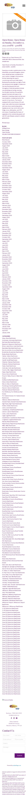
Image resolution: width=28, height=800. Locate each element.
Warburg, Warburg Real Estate (10, 596)
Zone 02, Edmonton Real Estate (11, 614)
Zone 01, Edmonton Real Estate (11, 612)
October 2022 (6, 213)
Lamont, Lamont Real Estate (10, 412)
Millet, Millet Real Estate (9, 425)
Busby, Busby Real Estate (9, 354)
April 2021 (5, 249)
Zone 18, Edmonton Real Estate (11, 646)
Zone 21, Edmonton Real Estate (11, 652)
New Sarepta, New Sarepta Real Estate (13, 431)
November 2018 (6, 307)
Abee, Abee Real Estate (9, 338)
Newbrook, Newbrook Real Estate (11, 433)
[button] (11, 718)
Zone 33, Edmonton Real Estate (11, 668)
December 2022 (6, 209)
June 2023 (5, 197)
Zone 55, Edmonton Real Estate (11, 686)
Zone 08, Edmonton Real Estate (11, 626)
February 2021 (6, 253)
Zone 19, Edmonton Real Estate (11, 648)
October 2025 (6, 142)
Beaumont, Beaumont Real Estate (11, 344)
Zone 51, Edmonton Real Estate (11, 680)
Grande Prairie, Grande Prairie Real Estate (14, 402)
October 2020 (6, 261)
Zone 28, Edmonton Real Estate (11, 660)
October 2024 (6, 166)
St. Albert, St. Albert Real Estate (11, 570)
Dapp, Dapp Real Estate (9, 372)
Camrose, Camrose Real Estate (11, 358)
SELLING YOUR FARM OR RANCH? (11, 134)
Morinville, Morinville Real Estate (11, 427)
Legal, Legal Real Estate (8, 415)
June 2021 (5, 245)
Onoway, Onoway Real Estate (10, 435)
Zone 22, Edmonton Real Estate (11, 654)
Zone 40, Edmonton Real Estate (11, 672)
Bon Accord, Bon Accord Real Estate (12, 350)
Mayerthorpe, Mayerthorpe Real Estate (13, 423)
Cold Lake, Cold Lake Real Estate (11, 368)
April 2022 (5, 225)
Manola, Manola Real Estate (10, 421)
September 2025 (7, 144)
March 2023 (5, 203)
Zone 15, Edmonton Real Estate (11, 640)
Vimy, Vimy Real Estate (8, 592)
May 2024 (5, 175)
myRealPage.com (17, 765)
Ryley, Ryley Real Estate (9, 559)
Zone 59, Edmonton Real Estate (11, 694)
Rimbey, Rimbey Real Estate (10, 455)
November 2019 (6, 283)
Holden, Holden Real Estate (10, 406)
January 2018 (6, 326)
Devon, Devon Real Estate (9, 374)
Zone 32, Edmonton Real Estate (11, 666)
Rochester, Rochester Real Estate (11, 457)
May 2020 (5, 271)
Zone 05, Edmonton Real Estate (11, 620)
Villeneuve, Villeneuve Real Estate (11, 590)
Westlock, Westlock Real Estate (11, 598)
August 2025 (6, 146)
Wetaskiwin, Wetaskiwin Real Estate (12, 600)
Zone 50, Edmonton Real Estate (11, 678)
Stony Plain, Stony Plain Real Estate (12, 574)
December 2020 (7, 257)
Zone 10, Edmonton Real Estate (11, 630)
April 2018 (5, 320)
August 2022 (6, 217)
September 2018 (7, 311)
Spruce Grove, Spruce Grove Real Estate (13, 569)
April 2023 (5, 201)
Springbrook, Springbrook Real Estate (13, 566)
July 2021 (4, 243)
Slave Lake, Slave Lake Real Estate (11, 565)
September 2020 (7, 263)
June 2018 (5, 317)
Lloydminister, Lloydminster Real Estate (13, 418)
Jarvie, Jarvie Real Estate (9, 408)
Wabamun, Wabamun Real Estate (11, 594)
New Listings (5, 130)
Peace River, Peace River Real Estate (12, 441)
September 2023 (7, 191)
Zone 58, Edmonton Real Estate (11, 692)
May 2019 (5, 295)
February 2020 (6, 277)
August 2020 (6, 265)
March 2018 (5, 322)
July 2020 (5, 267)
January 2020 (6, 279)
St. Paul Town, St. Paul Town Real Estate (13, 572)
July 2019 (5, 291)
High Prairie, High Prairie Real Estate (12, 404)
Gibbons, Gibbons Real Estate (10, 400)
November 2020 (7, 259)
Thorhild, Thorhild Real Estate (10, 580)
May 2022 (5, 223)
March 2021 (5, 251)
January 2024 (6, 183)
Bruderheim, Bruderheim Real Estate (12, 352)
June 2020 (5, 269)
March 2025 (5, 156)
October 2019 (6, 285)
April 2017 (5, 330)
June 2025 (5, 150)
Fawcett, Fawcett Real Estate (10, 388)
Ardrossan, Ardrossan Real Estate (12, 340)
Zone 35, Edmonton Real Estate (11, 670)
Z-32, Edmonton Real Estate (10, 608)
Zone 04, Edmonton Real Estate (11, 618)
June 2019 (5, 293)
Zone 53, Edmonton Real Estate (11, 682)
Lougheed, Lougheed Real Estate (11, 419)
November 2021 (6, 235)
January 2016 (6, 332)
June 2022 (5, 221)
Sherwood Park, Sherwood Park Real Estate (13, 51)
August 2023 (6, 193)
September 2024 (7, 167)
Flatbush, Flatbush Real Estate (10, 390)
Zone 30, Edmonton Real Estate (11, 664)
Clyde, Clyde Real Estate (9, 366)
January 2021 (6, 255)
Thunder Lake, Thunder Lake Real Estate (13, 584)
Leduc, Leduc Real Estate (9, 414)
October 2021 (6, 237)
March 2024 (5, 179)
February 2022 (6, 229)
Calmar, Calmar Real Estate (10, 356)
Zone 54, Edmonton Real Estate (11, 684)
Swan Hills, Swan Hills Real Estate (11, 576)
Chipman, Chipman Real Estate (11, 362)
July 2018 (4, 314)
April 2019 (5, 297)
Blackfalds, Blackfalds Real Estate (11, 348)
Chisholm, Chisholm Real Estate (11, 364)
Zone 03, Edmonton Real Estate (11, 616)
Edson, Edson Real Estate (9, 382)
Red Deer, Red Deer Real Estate (11, 451)
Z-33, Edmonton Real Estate (10, 610)
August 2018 (5, 313)
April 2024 (5, 177)
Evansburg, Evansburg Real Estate (12, 386)
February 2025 (6, 158)
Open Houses (6, 132)
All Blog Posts (6, 128)
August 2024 (6, 169)
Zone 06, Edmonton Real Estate (11, 622)
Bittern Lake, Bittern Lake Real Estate (12, 346)
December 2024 (7, 162)
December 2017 (6, 328)
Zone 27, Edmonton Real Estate (11, 658)
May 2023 (5, 199)
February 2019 (6, 301)
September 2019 (7, 287)
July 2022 (5, 219)
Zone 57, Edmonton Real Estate (11, 690)
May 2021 (5, 247)
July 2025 (5, 148)
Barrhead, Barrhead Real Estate (11, 342)
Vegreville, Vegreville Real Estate (11, 588)
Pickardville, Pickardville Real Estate (12, 445)
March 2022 (5, 227)
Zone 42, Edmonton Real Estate (11, 676)
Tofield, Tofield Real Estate (9, 586)
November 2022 (6, 211)
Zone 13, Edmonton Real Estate (11, 636)
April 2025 (5, 154)
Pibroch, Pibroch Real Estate (10, 443)
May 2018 (5, 319)
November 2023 (6, 187)
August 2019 (5, 289)
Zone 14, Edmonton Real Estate (11, 638)
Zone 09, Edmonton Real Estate (11, 628)
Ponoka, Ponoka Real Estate (10, 447)
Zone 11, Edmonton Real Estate (11, 632)
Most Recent (6, 140)
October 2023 (6, 189)
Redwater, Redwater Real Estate (11, 453)
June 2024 (5, 173)
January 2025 (6, 160)
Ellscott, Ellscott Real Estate (10, 384)
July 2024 (5, 171)
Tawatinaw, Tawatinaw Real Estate (12, 578)
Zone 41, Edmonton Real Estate (11, 674)
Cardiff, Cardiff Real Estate (9, 360)
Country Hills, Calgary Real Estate (11, 370)
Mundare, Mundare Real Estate (11, 429)
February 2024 (6, 181)
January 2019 (6, 303)
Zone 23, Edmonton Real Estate (11, 656)
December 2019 (6, 281)
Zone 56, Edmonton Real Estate (11, 688)
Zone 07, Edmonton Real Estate (11, 624)
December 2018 (6, 305)
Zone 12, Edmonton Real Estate (11, 634)
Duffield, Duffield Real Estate (10, 380)
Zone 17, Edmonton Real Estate (11, 644)
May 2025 (5, 152)
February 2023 (6, 205)
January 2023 (6, 207)
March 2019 (5, 299)
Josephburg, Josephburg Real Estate (12, 410)
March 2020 (5, 275)
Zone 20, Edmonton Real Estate (11, 650)
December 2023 (6, 185)
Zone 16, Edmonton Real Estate (11, 642)
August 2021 (5, 241)
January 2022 (6, 231)
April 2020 (5, 273)
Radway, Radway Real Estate (10, 449)
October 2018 (6, 309)
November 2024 (7, 164)
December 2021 (6, 233)
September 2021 (7, 239)
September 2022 (7, 215)
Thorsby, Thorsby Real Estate (10, 582)
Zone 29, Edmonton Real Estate (11, 662)
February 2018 (6, 324)
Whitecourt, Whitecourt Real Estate (12, 606)
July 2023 (5, 195)
